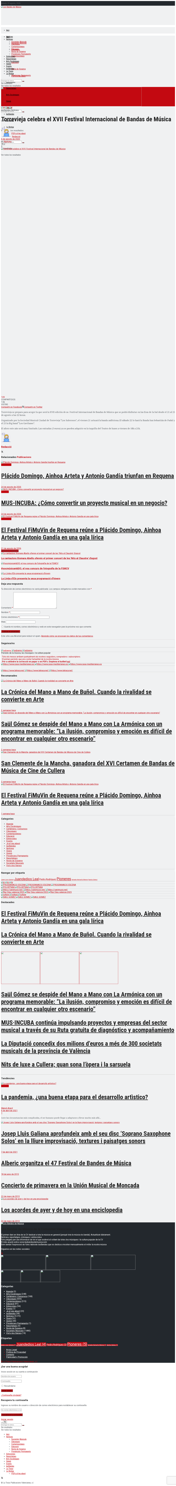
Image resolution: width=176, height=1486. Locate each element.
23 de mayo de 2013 (10, 1196)
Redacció (16, 136)
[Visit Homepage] (11, 7)
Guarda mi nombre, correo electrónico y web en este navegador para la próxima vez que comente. (48, 627)
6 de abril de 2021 (9, 1110)
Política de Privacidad (16, 1352)
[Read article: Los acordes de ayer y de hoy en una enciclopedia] (88, 1199)
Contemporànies (17, 56)
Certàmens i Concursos (16, 829)
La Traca (9, 71)
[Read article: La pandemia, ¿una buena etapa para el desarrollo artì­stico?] (88, 1083)
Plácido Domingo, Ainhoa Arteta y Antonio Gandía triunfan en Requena (87, 475)
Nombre (5, 612)
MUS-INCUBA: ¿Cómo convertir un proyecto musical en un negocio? (84, 503)
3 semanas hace (8, 781)
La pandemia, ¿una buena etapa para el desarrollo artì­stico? (74, 1097)
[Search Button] (23, 142)
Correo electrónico (10, 617)
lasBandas (10, 68)
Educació (15, 49)
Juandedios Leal (26, 879)
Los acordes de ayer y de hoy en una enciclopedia (62, 1210)
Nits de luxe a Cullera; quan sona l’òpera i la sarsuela (66, 1064)
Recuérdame (9, 1386)
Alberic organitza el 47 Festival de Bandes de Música (66, 1163)
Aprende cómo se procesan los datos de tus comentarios (67, 636)
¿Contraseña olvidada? (11, 1395)
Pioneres (64, 879)
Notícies (9, 36)
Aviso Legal (11, 1349)
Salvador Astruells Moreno (80, 879)
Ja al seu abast (13, 843)
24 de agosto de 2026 (11, 487)
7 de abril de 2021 (9, 1152)
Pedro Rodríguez (47, 879)
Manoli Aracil (7, 1108)
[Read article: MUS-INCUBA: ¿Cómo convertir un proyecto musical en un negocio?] (88, 489)
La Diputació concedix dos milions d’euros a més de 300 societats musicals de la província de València (81, 1047)
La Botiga (10, 73)
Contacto (10, 1354)
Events (9, 66)
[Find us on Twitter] (2, 1253)
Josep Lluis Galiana (7, 879)
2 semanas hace (8, 710)
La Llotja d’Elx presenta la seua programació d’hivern (30, 578)
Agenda (9, 824)
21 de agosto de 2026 (11, 548)
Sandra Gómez (92, 879)
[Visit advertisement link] (3, 107)
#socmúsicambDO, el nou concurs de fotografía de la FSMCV (35, 568)
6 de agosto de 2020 (10, 139)
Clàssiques (15, 44)
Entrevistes (10, 56)
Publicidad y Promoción (17, 1357)
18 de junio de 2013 (10, 1174)
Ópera (9, 851)
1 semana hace (8, 813)
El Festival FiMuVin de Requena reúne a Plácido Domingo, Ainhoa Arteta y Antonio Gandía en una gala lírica (81, 533)
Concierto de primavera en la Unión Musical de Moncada (70, 1185)
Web (3, 622)
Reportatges (11, 88)
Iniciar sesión (7, 1419)
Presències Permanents (21, 54)
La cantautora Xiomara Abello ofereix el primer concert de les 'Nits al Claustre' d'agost (49, 558)
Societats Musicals (19, 42)
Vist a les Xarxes (14, 865)
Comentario (7, 608)
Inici (7, 30)
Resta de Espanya (18, 69)
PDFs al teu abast (18, 76)
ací (68, 661)
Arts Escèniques (12, 95)
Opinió (8, 101)
